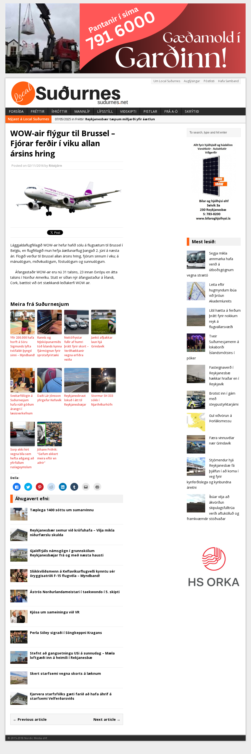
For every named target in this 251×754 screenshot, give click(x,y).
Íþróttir (59, 111)
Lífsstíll (105, 111)
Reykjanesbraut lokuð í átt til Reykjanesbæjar (75, 400)
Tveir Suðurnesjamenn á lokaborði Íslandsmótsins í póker (213, 347)
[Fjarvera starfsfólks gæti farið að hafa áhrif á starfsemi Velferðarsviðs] (18, 701)
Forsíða (16, 111)
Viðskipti (128, 111)
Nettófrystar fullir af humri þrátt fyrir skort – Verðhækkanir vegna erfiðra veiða (76, 348)
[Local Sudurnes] (125, 93)
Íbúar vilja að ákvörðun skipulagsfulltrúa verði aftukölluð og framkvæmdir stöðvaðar (213, 507)
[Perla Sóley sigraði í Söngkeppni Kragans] (18, 640)
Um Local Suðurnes (166, 81)
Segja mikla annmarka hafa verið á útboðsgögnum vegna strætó (210, 264)
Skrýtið (192, 111)
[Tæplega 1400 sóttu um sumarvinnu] (18, 517)
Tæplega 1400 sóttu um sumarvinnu (62, 510)
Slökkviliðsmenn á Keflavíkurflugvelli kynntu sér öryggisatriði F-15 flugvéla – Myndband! (72, 573)
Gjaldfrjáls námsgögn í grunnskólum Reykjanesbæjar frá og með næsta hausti (66, 552)
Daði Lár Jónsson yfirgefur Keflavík (49, 398)
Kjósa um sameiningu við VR (54, 612)
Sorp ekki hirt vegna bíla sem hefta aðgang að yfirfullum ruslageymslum (22, 458)
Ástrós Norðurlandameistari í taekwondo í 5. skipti (75, 591)
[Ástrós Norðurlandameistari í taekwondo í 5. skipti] (18, 599)
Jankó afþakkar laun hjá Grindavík (102, 341)
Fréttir (37, 111)
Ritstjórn (55, 165)
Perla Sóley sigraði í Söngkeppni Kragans (66, 632)
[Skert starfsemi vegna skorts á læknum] (18, 681)
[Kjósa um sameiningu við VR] (18, 620)
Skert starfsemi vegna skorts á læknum (65, 673)
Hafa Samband (228, 81)
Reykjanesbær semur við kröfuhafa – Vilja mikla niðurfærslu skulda (72, 532)
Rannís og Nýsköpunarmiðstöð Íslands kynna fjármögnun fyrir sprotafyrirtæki (49, 346)
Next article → (106, 719)
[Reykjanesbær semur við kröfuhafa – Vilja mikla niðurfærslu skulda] (18, 538)
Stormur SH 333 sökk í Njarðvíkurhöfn (102, 400)
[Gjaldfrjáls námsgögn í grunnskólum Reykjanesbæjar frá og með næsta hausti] (18, 558)
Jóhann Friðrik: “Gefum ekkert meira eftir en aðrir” (47, 456)
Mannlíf (82, 111)
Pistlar (150, 111)
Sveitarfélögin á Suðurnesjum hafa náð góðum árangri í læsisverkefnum (22, 404)
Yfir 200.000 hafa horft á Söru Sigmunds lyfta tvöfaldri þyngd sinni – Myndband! (22, 346)
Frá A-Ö (171, 111)
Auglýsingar (192, 81)
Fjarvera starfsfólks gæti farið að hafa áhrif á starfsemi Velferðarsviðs (71, 696)
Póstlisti (209, 81)
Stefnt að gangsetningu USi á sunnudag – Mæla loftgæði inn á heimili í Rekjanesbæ (72, 655)
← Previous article (30, 719)
